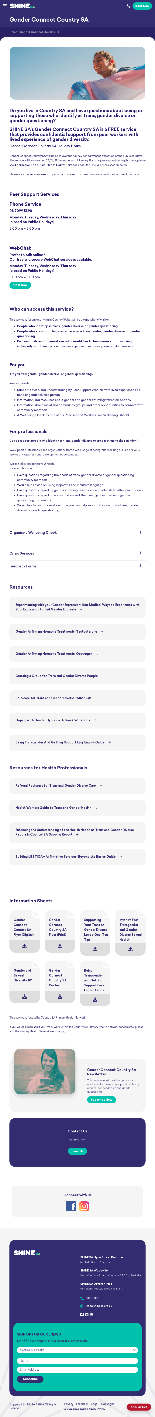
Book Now (142, 6)
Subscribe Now (101, 1100)
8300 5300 (92, 1298)
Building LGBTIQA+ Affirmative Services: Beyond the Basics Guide (66, 856)
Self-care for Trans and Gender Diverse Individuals (53, 698)
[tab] (77, 533)
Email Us (77, 1151)
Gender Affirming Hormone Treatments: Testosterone (56, 631)
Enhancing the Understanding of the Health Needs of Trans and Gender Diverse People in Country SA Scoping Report (75, 832)
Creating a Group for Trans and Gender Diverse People (57, 676)
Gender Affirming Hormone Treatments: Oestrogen (54, 654)
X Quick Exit (139, 1407)
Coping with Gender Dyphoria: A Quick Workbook (53, 720)
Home (13, 32)
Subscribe (30, 1379)
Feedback (82, 1404)
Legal (94, 1404)
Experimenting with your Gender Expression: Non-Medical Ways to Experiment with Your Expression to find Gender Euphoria (78, 607)
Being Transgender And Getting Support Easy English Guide (60, 742)
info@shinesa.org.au (99, 1306)
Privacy (68, 1404)
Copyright (107, 1404)
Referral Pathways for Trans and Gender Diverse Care (56, 785)
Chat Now (20, 285)
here (63, 1031)
